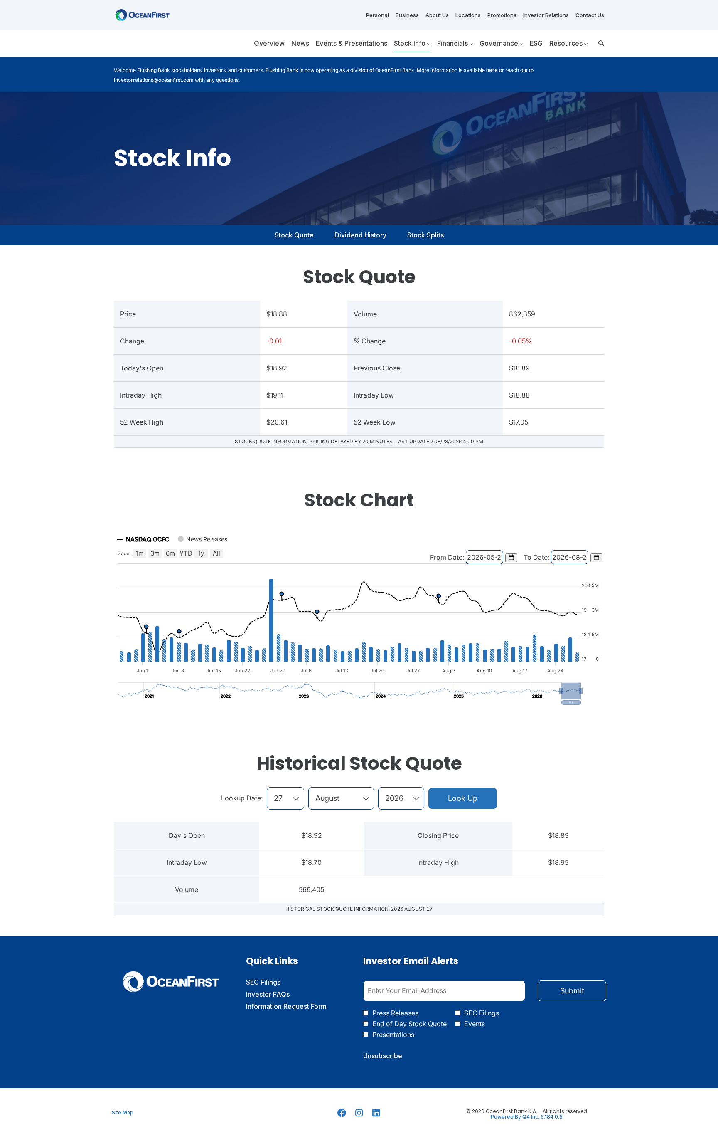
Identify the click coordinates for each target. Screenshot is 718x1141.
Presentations (393, 1034)
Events (474, 1023)
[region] (359, 617)
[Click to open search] (599, 43)
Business (407, 15)
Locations (468, 15)
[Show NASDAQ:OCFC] (143, 539)
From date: (448, 557)
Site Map (122, 1112)
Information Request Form (296, 1006)
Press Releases (395, 1013)
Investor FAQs (280, 994)
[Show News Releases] (202, 539)
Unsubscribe (382, 1056)
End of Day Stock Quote (409, 1023)
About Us (437, 15)
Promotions (501, 15)
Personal (377, 15)
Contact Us (589, 15)
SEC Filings (275, 982)
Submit (572, 990)
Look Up (462, 798)
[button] (571, 691)
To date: (537, 557)
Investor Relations (546, 15)
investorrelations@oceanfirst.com (154, 80)
